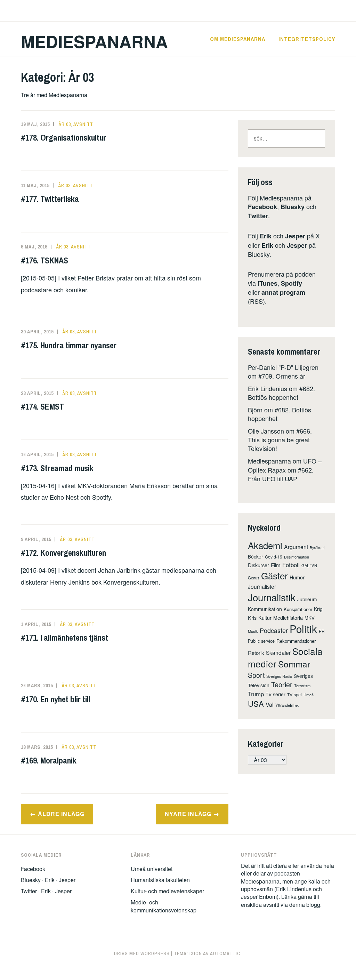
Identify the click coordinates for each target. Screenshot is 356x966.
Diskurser (258, 565)
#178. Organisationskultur (63, 137)
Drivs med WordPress (142, 953)
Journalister (262, 586)
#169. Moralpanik (48, 760)
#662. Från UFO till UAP (281, 474)
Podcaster (274, 630)
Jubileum (307, 599)
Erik (266, 235)
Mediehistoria (288, 617)
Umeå (309, 694)
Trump (256, 694)
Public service (261, 641)
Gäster (274, 575)
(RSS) (276, 297)
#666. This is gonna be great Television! (280, 439)
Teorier (281, 684)
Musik (253, 631)
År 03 (65, 124)
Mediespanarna (94, 41)
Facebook (262, 206)
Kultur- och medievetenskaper (167, 891)
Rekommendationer (296, 641)
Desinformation (296, 557)
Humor (297, 577)
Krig (318, 608)
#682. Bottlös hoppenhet (281, 393)
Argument (296, 547)
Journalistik (272, 597)
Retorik (256, 652)
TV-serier (275, 694)
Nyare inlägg (188, 814)
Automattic (225, 953)
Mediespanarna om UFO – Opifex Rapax (285, 465)
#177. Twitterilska (50, 198)
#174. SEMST (42, 406)
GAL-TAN (309, 565)
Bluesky (293, 206)
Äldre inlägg (61, 814)
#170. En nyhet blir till (55, 699)
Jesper (295, 235)
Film (276, 565)
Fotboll (291, 565)
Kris (252, 617)
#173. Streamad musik (57, 468)
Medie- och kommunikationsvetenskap (163, 906)
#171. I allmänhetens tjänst (64, 637)
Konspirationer (298, 609)
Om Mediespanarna (237, 39)
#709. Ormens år (281, 375)
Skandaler (278, 652)
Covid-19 (273, 557)
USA (256, 703)
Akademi (265, 545)
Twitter (258, 215)
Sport (256, 675)
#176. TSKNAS (44, 260)
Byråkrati (317, 547)
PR (322, 631)
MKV (310, 618)
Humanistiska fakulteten (160, 880)
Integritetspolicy (306, 39)
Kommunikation (265, 608)
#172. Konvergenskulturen (63, 552)
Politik (303, 628)
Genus (253, 577)
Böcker (255, 556)
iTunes (267, 283)
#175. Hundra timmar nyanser (68, 345)
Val (270, 704)
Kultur (265, 617)
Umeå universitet (151, 869)
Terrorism (302, 685)
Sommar (294, 664)
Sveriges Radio (279, 676)
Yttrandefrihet (287, 705)
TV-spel (294, 694)
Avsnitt (83, 124)
